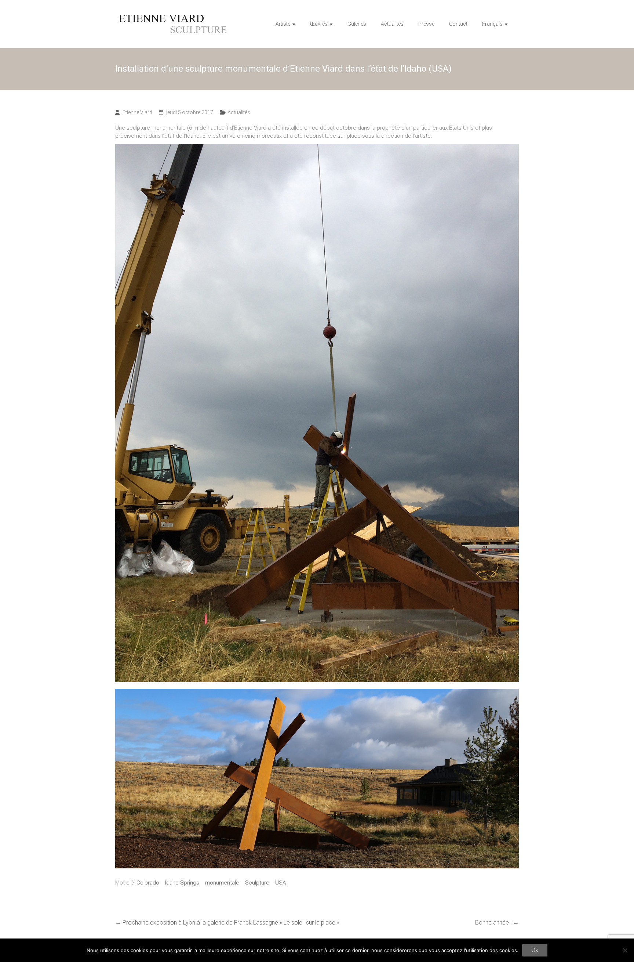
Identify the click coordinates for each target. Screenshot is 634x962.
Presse (426, 24)
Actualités (392, 24)
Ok (534, 950)
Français (492, 24)
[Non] (624, 950)
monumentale (222, 882)
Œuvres (319, 24)
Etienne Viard (137, 112)
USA (280, 882)
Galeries (356, 24)
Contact (458, 24)
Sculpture (257, 882)
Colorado (147, 882)
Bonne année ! (497, 922)
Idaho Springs (182, 882)
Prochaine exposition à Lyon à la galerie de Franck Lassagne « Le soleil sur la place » (227, 922)
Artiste (283, 24)
